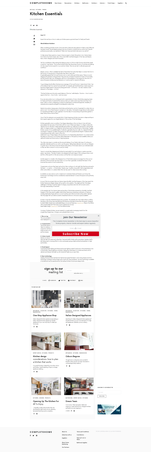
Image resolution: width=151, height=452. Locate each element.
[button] (75, 217)
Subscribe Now (75, 234)
